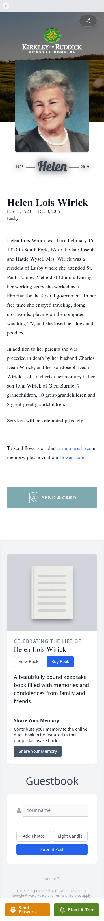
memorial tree (76, 447)
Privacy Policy (36, 895)
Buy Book (60, 661)
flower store (72, 457)
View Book (28, 661)
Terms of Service (67, 895)
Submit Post (52, 849)
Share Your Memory (38, 751)
